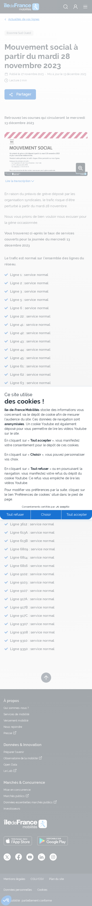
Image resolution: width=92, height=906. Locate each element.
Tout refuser (15, 514)
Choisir (46, 514)
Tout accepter (77, 514)
